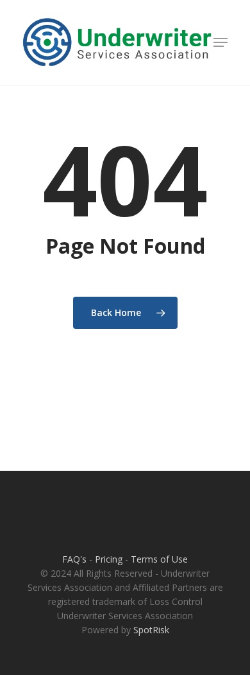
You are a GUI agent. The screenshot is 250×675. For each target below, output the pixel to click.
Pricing (108, 559)
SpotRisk (151, 630)
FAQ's (74, 559)
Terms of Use (159, 559)
